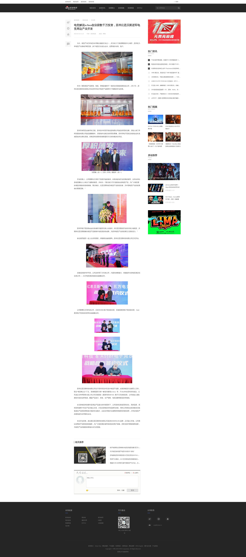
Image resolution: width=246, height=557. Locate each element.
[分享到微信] (159, 519)
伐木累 (67, 526)
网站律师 (131, 546)
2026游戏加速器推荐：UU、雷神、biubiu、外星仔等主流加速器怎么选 (172, 89)
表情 (88, 490)
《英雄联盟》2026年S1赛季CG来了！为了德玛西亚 (155, 146)
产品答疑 (155, 546)
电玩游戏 (68, 520)
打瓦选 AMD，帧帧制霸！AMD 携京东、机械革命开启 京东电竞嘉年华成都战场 (175, 85)
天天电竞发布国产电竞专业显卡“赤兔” (122, 451)
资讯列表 (85, 20)
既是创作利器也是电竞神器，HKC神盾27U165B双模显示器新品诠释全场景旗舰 (174, 64)
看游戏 (84, 517)
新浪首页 (68, 2)
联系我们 (118, 546)
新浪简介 (91, 546)
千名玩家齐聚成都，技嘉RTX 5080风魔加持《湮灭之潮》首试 (169, 60)
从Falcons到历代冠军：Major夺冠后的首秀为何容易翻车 (172, 187)
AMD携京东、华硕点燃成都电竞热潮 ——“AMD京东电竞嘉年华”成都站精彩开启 (175, 77)
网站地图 (105, 546)
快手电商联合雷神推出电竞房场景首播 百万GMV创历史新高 (129, 447)
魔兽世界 (84, 520)
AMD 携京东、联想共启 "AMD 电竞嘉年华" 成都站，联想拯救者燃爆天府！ (174, 72)
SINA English (139, 546)
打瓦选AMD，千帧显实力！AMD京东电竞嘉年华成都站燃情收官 (170, 94)
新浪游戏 (83, 2)
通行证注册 (147, 546)
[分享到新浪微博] (150, 519)
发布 (132, 490)
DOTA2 (139, 8)
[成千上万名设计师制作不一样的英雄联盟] (164, 179)
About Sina (98, 546)
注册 (123, 490)
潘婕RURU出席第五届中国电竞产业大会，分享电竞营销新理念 (130, 463)
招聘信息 (125, 546)
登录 (177, 2)
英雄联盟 (131, 8)
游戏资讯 (102, 8)
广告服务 (111, 546)
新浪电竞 (76, 20)
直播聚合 (112, 8)
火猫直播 (100, 523)
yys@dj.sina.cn (157, 525)
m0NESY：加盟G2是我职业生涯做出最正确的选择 (166, 98)
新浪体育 (91, 2)
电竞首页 (76, 2)
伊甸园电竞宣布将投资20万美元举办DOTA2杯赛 (125, 455)
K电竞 (100, 520)
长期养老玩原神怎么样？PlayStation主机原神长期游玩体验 (168, 68)
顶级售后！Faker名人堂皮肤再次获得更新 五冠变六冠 (173, 146)
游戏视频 (121, 8)
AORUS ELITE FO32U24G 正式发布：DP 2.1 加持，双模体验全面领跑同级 (173, 81)
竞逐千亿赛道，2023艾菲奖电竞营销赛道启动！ (125, 459)
